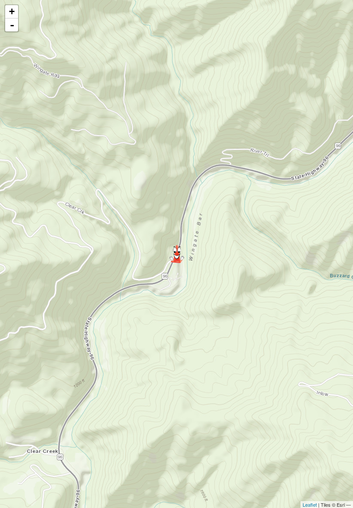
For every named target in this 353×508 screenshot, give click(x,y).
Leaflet (310, 504)
